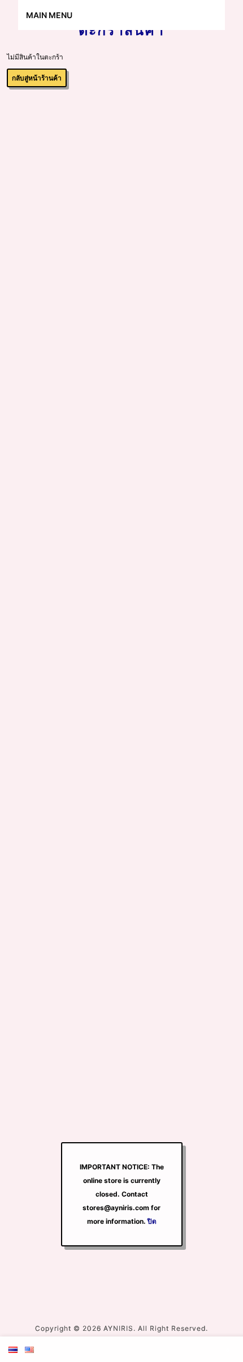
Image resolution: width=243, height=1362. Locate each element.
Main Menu (49, 15)
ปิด (152, 1221)
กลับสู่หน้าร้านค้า (37, 78)
